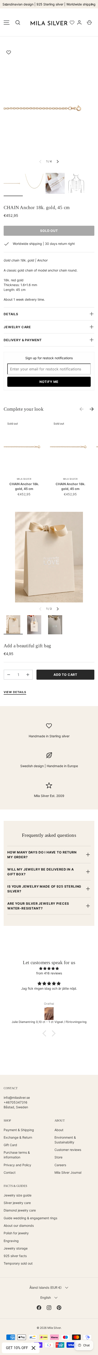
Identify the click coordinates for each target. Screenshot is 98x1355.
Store (58, 1157)
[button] (18, 23)
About (58, 1130)
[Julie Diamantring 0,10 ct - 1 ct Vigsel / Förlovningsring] (49, 1013)
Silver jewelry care (17, 1203)
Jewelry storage (16, 1248)
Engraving (11, 1241)
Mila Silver (54, 1327)
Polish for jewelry (16, 1233)
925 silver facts (15, 1256)
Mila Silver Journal (67, 1172)
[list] (49, 108)
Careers (60, 1165)
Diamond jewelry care (20, 1210)
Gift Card (10, 1145)
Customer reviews (67, 1150)
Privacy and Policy (17, 1165)
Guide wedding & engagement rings (30, 1218)
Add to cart (65, 674)
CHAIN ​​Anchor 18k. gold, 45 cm (24, 486)
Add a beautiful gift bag (27, 645)
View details (15, 692)
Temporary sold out (18, 1263)
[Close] (33, 1348)
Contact (9, 1172)
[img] (49, 968)
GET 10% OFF (17, 1348)
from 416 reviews (49, 973)
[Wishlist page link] (72, 22)
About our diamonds (19, 1225)
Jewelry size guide (17, 1195)
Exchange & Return (18, 1137)
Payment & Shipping (19, 1130)
